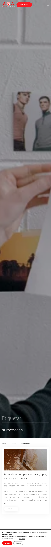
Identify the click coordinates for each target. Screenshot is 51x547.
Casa (44, 483)
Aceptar (7, 543)
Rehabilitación (36, 485)
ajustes (22, 539)
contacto (24, 4)
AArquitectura (8, 7)
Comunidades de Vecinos (16, 485)
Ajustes (18, 543)
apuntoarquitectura (30, 483)
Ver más (11, 509)
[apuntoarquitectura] (8, 3)
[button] (48, 4)
